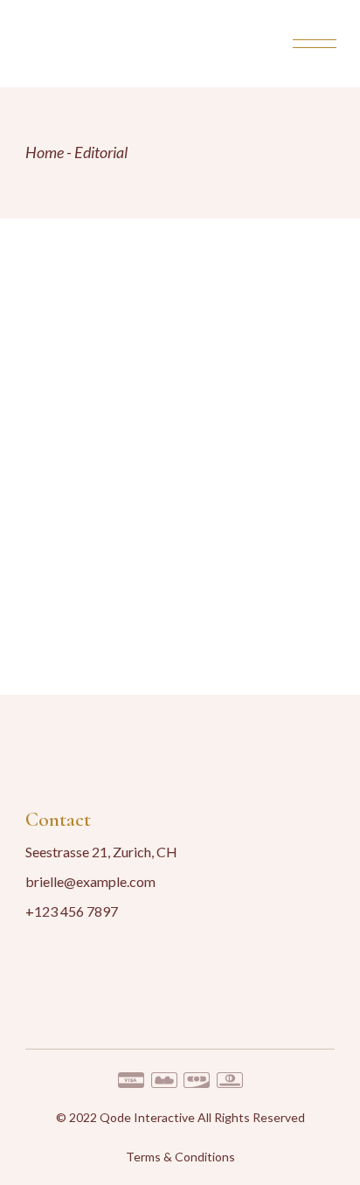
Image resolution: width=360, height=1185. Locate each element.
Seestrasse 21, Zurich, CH (101, 851)
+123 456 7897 (71, 911)
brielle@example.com (90, 881)
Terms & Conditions (180, 1156)
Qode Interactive (147, 1117)
